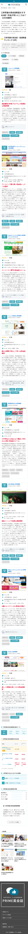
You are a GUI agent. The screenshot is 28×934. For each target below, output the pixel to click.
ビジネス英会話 (12, 56)
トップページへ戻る (14, 822)
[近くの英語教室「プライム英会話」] (14, 4)
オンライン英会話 (7, 914)
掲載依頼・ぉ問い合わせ (8, 927)
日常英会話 (21, 56)
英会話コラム (6, 912)
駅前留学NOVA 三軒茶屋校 (14, 403)
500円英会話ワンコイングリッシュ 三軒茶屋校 (7, 748)
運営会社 (5, 924)
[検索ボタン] (26, 4)
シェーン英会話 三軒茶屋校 (15, 315)
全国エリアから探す (7, 918)
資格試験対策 (5, 59)
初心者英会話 (5, 63)
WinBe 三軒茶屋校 (12, 651)
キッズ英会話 (15, 59)
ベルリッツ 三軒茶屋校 (13, 68)
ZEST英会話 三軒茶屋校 (14, 484)
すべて (3, 56)
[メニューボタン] (2, 4)
